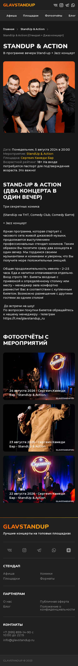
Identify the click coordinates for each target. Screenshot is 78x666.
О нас (7, 601)
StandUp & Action (33, 29)
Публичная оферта (54, 601)
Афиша (11, 15)
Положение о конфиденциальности (57, 608)
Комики (46, 573)
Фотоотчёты (53, 15)
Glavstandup (19, 5)
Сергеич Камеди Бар (37, 158)
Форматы (47, 578)
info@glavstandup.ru (18, 640)
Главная (8, 29)
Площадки (30, 15)
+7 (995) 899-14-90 (17, 632)
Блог (72, 15)
